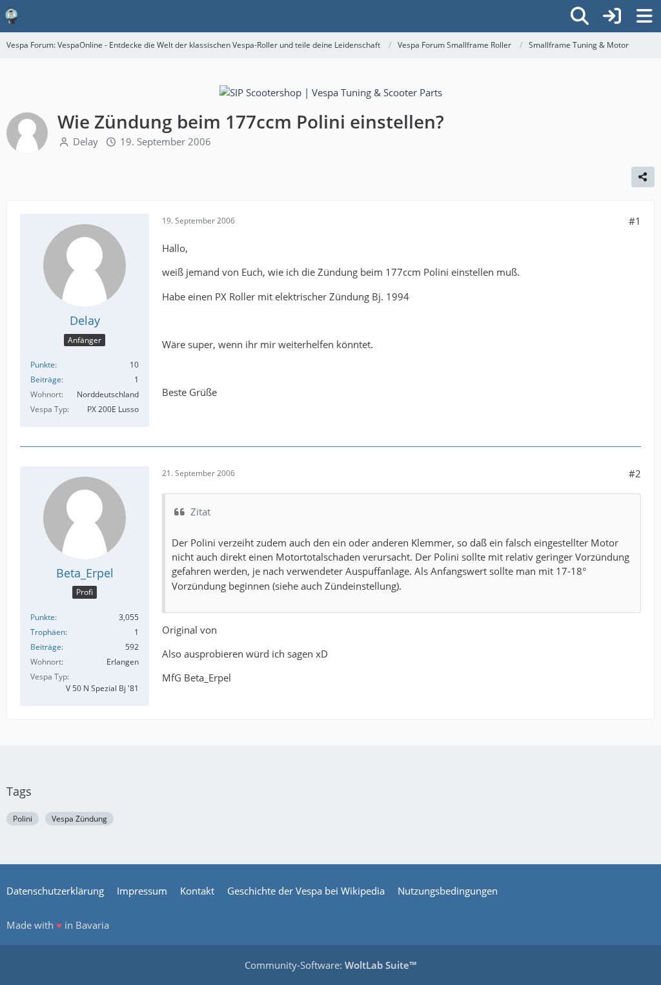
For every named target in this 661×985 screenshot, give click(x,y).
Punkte (42, 364)
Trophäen (47, 632)
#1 (635, 220)
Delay (85, 141)
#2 (635, 473)
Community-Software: (330, 965)
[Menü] (644, 16)
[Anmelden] (612, 16)
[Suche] (580, 16)
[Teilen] (643, 177)
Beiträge (45, 379)
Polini (22, 818)
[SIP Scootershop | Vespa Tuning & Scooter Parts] (330, 91)
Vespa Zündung (79, 818)
